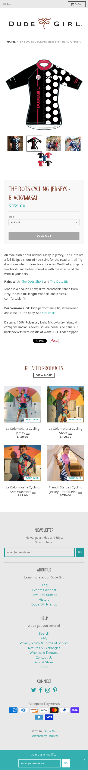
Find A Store (44, 662)
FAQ (44, 638)
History (44, 599)
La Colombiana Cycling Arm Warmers (23, 489)
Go (65, 763)
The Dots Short (32, 281)
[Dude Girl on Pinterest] (55, 690)
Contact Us (44, 658)
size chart (49, 313)
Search (44, 633)
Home (11, 41)
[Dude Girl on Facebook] (40, 690)
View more (44, 375)
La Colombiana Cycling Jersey (23, 430)
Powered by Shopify (44, 736)
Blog (44, 585)
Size (11, 216)
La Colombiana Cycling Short (65, 430)
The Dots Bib (59, 281)
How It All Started (44, 595)
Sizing (44, 667)
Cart (79, 4)
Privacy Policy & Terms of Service (44, 643)
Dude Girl (50, 731)
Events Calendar (44, 590)
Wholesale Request (44, 653)
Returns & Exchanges (44, 648)
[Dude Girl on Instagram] (47, 690)
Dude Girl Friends (44, 604)
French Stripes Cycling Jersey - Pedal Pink (65, 489)
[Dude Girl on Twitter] (33, 690)
